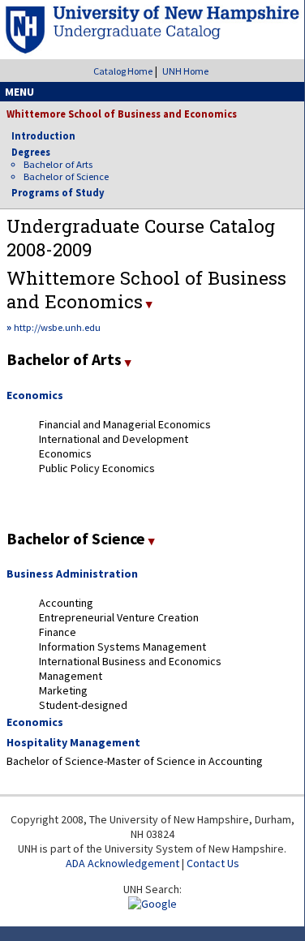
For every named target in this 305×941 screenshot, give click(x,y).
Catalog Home (122, 71)
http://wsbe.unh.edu (57, 327)
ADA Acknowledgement (122, 863)
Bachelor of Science (66, 176)
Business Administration (72, 573)
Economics (34, 395)
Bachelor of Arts (58, 164)
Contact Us (213, 863)
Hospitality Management (73, 742)
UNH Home (185, 71)
